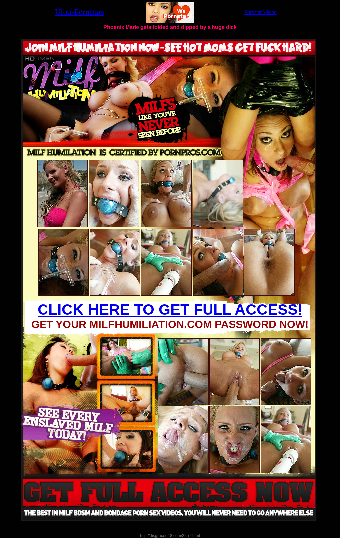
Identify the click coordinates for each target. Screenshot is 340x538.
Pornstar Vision (260, 12)
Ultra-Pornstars (79, 12)
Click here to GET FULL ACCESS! (170, 309)
